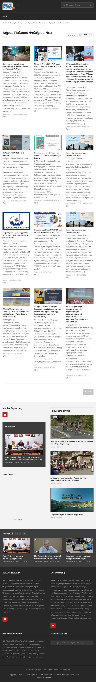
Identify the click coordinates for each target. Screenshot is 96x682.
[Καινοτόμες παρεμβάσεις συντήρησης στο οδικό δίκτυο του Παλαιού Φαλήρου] (16, 53)
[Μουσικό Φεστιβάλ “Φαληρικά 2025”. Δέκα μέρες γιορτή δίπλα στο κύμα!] (48, 53)
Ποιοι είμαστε (31, 675)
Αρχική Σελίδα (16, 675)
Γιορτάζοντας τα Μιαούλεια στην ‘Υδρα (66, 515)
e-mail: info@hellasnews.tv (67, 675)
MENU (5, 16)
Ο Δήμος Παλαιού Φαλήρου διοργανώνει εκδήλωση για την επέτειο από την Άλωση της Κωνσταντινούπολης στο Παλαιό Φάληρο (47, 311)
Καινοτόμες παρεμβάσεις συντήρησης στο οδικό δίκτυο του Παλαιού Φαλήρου (15, 66)
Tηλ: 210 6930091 (44, 678)
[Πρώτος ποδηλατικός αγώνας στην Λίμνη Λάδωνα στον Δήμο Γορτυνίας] (72, 427)
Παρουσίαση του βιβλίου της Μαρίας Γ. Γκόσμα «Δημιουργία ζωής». (47, 155)
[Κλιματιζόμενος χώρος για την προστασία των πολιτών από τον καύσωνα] (16, 221)
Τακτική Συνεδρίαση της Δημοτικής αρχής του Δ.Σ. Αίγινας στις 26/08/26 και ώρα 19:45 (23, 458)
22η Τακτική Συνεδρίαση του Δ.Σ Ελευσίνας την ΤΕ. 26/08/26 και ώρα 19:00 (47, 557)
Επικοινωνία (46, 675)
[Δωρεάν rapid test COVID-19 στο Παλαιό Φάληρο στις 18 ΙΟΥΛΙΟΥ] (48, 219)
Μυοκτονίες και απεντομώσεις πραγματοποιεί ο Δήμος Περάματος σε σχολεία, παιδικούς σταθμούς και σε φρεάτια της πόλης (78, 557)
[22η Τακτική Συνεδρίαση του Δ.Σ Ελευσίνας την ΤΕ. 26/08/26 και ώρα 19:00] (48, 545)
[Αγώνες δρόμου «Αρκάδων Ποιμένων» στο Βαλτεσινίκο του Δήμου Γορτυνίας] (72, 463)
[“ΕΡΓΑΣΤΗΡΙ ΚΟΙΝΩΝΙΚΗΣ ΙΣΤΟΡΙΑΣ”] (16, 142)
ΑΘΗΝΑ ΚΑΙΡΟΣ (8, 475)
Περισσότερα (37, 657)
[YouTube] (5, 414)
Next (87, 392)
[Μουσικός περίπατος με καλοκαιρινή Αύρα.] (80, 142)
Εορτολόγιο (18, 520)
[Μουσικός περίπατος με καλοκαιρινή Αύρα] (80, 219)
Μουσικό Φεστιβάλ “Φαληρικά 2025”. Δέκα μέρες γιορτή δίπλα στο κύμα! (47, 66)
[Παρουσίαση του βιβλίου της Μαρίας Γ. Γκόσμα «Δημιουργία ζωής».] (48, 142)
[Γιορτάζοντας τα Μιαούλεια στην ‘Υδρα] (72, 500)
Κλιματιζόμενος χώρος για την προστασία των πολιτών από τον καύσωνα (15, 235)
